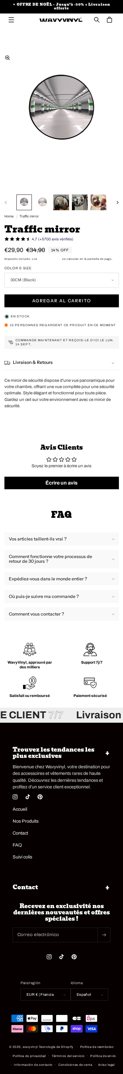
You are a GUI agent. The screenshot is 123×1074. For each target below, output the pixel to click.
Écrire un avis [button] (61, 482)
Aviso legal (106, 1064)
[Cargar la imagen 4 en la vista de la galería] (80, 202)
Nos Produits (25, 821)
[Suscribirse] (103, 935)
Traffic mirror (29, 216)
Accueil (20, 809)
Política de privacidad (29, 1056)
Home (9, 216)
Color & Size (18, 268)
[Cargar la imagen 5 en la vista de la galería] (98, 202)
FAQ (17, 844)
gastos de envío (49, 258)
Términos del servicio (68, 1056)
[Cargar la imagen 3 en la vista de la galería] (61, 202)
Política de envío (103, 1056)
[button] (11, 20)
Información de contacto (33, 1064)
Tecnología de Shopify (56, 1047)
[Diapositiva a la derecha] (117, 202)
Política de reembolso (97, 1047)
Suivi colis (22, 856)
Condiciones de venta (75, 1064)
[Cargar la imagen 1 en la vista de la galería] (24, 202)
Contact (20, 833)
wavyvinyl (30, 1047)
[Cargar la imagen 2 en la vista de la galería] (42, 202)
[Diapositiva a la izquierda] (5, 202)
